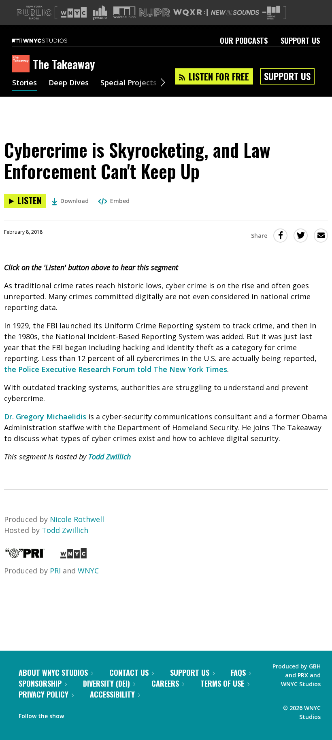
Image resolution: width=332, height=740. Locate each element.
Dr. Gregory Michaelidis (45, 416)
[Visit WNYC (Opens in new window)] (74, 12)
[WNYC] (73, 555)
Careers (165, 683)
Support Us (300, 40)
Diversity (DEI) (106, 683)
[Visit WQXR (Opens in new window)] (190, 13)
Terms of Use (222, 683)
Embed (120, 201)
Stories (24, 83)
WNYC (88, 570)
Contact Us (129, 672)
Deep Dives (69, 83)
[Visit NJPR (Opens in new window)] (154, 12)
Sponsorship (40, 683)
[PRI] (25, 555)
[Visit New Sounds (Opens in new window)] (235, 12)
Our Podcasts (244, 40)
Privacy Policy (43, 694)
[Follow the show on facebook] (75, 714)
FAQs (238, 672)
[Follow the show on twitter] (91, 714)
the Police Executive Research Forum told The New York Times (115, 369)
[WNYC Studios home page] (49, 40)
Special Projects (128, 83)
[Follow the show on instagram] (107, 714)
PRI (55, 570)
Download (74, 201)
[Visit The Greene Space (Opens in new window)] (271, 13)
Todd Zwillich (109, 456)
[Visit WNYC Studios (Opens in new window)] (124, 12)
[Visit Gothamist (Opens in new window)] (100, 12)
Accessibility (112, 694)
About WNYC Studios (53, 672)
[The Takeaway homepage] (22, 64)
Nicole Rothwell (77, 519)
